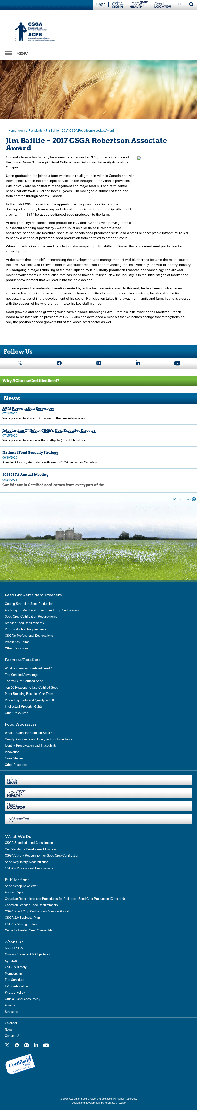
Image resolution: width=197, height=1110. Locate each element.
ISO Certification (16, 986)
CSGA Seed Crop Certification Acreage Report (37, 911)
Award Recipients (30, 130)
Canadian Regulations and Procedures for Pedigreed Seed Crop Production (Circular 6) (65, 898)
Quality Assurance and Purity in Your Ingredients (38, 739)
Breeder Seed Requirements (24, 623)
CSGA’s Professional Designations (29, 635)
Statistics (11, 1012)
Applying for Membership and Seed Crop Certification (42, 610)
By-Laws (11, 961)
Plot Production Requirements (25, 629)
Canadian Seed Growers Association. (91, 1098)
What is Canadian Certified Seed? (28, 668)
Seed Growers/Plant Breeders (33, 595)
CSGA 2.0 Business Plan (22, 917)
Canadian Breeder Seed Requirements (31, 905)
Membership (13, 973)
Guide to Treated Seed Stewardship (29, 930)
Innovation (12, 752)
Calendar (11, 1023)
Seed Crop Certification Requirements (31, 616)
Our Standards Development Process (31, 849)
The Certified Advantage (21, 675)
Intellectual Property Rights (24, 706)
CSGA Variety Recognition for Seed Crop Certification (42, 855)
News (8, 1029)
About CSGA (14, 948)
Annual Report (15, 892)
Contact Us (12, 1036)
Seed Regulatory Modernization (26, 862)
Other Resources (16, 648)
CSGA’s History (16, 967)
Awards (10, 1005)
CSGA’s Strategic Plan (21, 924)
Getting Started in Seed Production (29, 604)
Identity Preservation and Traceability (31, 745)
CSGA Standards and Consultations (30, 843)
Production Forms (17, 642)
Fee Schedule (14, 980)
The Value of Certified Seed (24, 681)
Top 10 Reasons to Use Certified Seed (31, 687)
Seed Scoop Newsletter (21, 886)
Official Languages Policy (22, 999)
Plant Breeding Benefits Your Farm (29, 694)
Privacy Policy (15, 992)
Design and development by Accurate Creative (99, 1102)
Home (12, 130)
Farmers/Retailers (23, 660)
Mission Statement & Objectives (27, 954)
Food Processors (21, 724)
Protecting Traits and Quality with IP (30, 700)
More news (182, 499)
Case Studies (14, 758)
